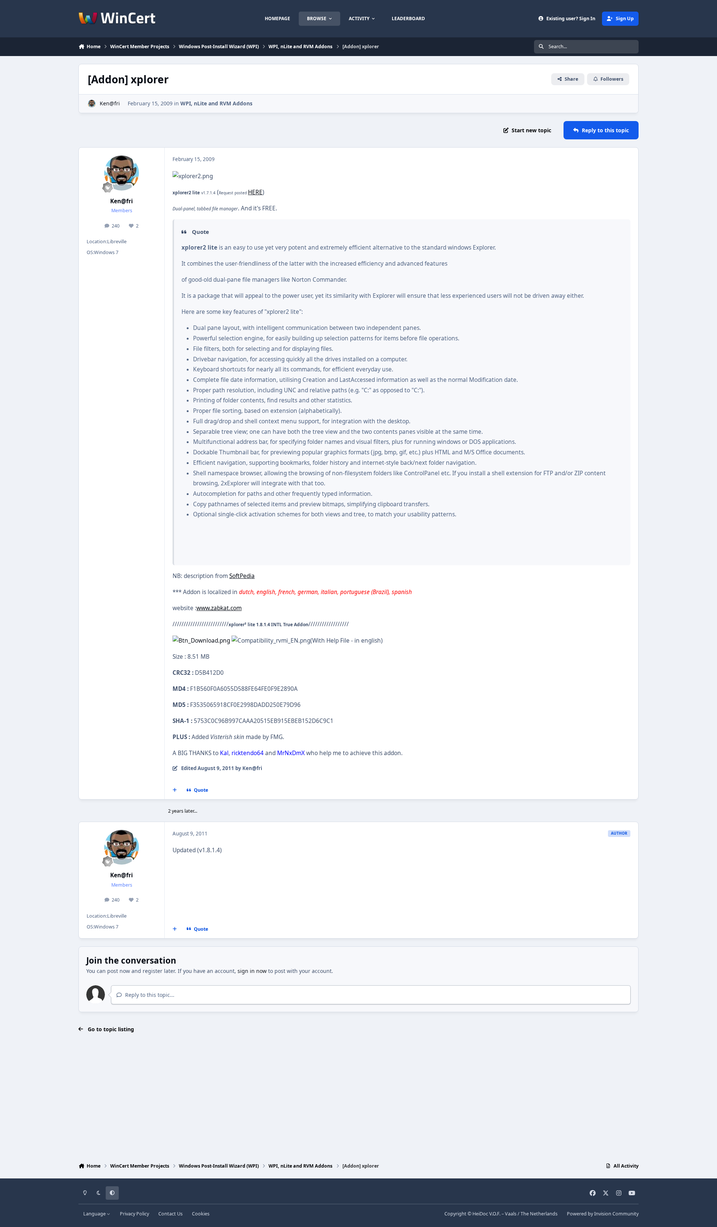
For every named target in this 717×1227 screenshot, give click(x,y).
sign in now (252, 970)
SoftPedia (242, 576)
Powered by (603, 1214)
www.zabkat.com (219, 608)
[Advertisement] (358, 1098)
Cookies (200, 1214)
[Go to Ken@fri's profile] (92, 104)
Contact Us (170, 1214)
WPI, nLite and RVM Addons (216, 103)
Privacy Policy (134, 1214)
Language (95, 1214)
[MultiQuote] (175, 790)
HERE (255, 192)
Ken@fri (110, 103)
